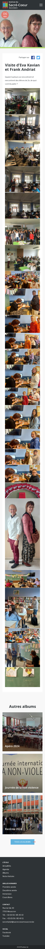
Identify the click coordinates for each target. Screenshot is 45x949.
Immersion (7, 894)
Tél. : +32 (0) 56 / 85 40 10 (13, 915)
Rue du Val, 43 (8, 908)
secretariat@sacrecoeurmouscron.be (18, 922)
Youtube (6, 936)
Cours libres (7, 897)
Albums (5, 873)
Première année (9, 887)
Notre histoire (8, 876)
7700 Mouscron (9, 911)
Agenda (5, 869)
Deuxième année (9, 890)
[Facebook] (33, 57)
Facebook (6, 932)
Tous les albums (22, 842)
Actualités (6, 866)
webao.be (25, 947)
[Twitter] (38, 57)
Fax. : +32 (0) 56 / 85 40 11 (13, 918)
